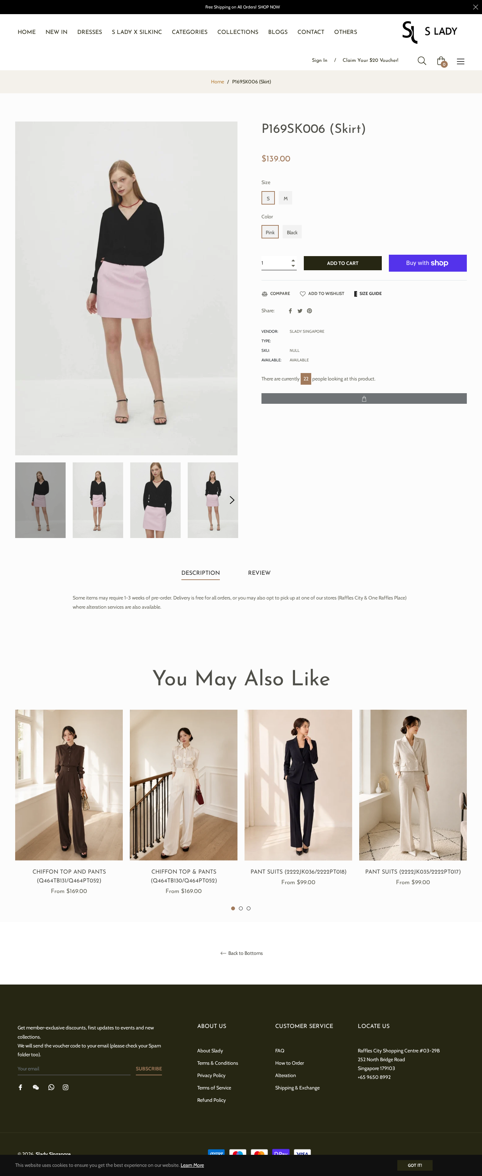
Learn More (192, 1165)
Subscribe (149, 1068)
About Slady (210, 1050)
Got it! (415, 1165)
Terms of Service (214, 1088)
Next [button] (232, 500)
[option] (69, 810)
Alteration (285, 1075)
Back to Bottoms (245, 953)
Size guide (370, 293)
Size (265, 182)
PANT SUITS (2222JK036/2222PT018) (299, 872)
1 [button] (233, 908)
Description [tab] (200, 573)
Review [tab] (260, 573)
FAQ (279, 1050)
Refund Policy (211, 1100)
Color (267, 216)
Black (292, 232)
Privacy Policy (211, 1075)
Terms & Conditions (217, 1063)
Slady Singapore (53, 1154)
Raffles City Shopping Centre (388, 1050)
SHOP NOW (269, 7)
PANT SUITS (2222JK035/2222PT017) (413, 872)
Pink (270, 232)
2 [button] (241, 908)
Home (217, 81)
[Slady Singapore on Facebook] (20, 1086)
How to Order (289, 1063)
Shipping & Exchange (297, 1088)
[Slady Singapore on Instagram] (65, 1086)
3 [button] (249, 908)
